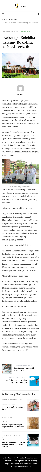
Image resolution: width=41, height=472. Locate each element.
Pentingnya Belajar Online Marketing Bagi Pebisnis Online (13, 445)
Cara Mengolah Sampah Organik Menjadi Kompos (13, 426)
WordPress (26, 467)
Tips (13, 404)
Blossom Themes (30, 464)
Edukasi (20, 94)
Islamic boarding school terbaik (22, 120)
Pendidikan (25, 32)
